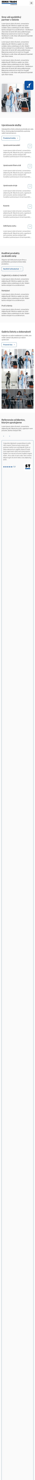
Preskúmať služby (9, 138)
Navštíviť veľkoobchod (11, 269)
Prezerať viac (8, 345)
